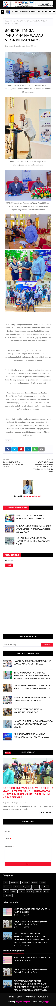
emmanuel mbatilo (13, 46)
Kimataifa (7, 887)
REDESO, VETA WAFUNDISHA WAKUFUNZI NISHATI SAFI (28, 710)
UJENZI (21, 891)
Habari (12, 21)
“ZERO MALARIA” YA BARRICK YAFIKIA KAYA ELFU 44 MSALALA (31, 517)
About (19, 997)
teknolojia (7, 895)
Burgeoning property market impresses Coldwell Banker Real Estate (30, 922)
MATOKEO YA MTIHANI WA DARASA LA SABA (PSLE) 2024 (32, 910)
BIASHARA (14, 882)
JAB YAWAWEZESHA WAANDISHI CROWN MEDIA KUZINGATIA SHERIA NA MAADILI (33, 687)
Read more (47, 813)
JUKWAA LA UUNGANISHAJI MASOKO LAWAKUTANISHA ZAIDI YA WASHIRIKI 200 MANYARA (33, 529)
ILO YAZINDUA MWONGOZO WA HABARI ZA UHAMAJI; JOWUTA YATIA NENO (33, 541)
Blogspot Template (23, 1001)
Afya (5, 882)
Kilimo (43, 882)
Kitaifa (16, 887)
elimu (46, 891)
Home (7, 21)
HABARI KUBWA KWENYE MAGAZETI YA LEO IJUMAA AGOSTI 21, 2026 (32, 699)
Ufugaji (38, 891)
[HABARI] (28, 771)
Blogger (46, 1001)
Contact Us (30, 997)
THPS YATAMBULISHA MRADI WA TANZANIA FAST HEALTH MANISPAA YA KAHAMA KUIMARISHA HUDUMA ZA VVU (32, 676)
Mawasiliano (43, 997)
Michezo (45, 887)
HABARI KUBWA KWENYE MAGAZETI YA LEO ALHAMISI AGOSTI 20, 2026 (32, 662)
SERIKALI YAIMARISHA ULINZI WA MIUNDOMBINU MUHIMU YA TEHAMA (31, 735)
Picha (6, 891)
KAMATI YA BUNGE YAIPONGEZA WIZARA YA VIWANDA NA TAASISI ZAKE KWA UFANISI (33, 724)
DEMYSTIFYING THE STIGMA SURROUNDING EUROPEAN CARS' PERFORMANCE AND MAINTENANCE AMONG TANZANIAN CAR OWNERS (31, 938)
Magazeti (26, 887)
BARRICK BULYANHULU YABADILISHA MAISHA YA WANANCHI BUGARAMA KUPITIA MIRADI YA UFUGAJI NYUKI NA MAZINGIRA (28, 792)
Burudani (25, 882)
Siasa (13, 891)
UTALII (29, 891)
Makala (35, 887)
